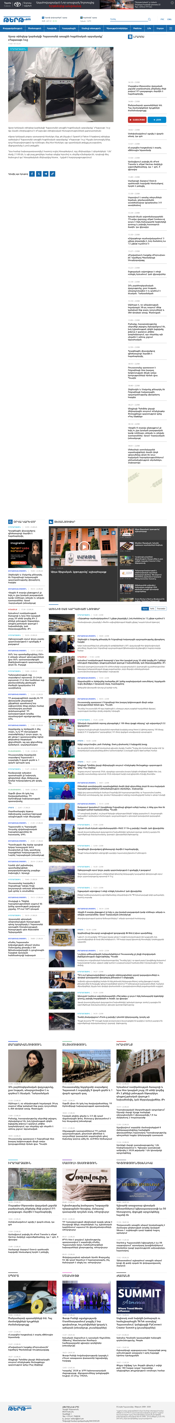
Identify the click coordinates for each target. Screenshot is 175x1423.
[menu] (171, 28)
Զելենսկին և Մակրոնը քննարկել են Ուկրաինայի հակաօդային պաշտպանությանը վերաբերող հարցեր (146, 393)
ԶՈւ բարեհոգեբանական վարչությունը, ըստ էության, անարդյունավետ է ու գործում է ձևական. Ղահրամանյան (144, 289)
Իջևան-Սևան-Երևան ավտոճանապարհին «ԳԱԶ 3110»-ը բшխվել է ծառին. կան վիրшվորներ (121, 828)
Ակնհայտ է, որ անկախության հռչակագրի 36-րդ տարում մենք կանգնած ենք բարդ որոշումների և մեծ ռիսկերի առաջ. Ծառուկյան (146, 308)
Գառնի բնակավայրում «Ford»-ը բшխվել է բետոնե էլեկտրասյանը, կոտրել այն (114, 1017)
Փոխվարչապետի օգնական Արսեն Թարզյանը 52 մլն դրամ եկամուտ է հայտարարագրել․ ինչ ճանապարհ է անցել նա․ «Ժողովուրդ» (86, 1260)
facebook (32, 174)
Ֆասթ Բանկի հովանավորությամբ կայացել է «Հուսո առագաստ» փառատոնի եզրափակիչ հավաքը (85, 1358)
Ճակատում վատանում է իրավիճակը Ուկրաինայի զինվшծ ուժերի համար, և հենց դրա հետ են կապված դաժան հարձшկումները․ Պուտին (121, 808)
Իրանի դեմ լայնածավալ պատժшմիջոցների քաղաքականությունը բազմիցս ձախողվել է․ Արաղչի (24, 869)
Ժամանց (123, 1275)
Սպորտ (11, 808)
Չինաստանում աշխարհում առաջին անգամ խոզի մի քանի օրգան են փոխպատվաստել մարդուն (139, 1263)
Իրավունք (12, 610)
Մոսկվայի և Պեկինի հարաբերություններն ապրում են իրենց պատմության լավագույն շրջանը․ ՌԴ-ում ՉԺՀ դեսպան (25, 905)
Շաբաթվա (161, 609)
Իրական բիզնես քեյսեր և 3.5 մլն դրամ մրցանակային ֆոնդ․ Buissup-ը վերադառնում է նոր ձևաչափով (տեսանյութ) (86, 1118)
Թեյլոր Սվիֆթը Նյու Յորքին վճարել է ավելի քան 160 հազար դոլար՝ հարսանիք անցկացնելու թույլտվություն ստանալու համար (140, 1368)
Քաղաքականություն (17, 571)
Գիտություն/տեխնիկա (134, 1163)
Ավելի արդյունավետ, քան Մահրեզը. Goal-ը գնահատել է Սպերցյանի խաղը (112, 744)
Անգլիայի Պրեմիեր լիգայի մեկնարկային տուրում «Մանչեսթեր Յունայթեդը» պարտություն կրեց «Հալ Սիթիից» (146, 412)
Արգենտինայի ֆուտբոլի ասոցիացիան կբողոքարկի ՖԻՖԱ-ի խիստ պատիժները (115, 933)
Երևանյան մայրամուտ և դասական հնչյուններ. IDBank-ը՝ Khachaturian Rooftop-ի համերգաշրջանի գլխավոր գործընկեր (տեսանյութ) (86, 1341)
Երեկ (152, 609)
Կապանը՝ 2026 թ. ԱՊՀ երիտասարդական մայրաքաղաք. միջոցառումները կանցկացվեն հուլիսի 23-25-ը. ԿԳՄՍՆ (85, 1373)
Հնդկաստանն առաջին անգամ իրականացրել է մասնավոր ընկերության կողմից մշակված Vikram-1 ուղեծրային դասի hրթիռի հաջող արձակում (140, 1229)
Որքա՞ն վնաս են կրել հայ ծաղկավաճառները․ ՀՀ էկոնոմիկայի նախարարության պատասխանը (24, 797)
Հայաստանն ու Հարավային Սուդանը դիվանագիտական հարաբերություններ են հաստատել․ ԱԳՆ (22, 830)
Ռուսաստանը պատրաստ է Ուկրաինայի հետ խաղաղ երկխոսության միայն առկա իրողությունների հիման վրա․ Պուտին (143, 372)
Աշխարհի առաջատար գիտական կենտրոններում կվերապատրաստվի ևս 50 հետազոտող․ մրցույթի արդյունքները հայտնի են (141, 1210)
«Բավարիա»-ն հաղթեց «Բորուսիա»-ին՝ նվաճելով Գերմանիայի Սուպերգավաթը (146, 257)
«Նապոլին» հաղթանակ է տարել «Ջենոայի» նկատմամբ (144, 148)
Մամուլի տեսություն (79, 1163)
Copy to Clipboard (52, 174)
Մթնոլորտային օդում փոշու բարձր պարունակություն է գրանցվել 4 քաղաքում (26, 641)
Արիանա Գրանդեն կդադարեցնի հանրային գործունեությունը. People (138, 1339)
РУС (162, 19)
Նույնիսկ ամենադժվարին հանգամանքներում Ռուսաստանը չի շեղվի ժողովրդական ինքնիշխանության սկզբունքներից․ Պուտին (117, 955)
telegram (45, 174)
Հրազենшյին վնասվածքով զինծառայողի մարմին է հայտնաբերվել (141, 353)
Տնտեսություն (14, 751)
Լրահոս (138, 36)
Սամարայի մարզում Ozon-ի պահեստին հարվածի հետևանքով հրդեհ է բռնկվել (145, 183)
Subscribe (139, 119)
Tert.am (17, 19)
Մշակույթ (70, 1275)
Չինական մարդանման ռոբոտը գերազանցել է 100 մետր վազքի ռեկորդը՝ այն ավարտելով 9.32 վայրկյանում (121, 724)
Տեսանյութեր (64, 521)
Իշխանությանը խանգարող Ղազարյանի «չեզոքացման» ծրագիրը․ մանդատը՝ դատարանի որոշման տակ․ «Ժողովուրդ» (85, 1208)
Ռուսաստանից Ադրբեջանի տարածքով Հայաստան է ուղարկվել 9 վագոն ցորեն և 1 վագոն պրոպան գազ (23, 759)
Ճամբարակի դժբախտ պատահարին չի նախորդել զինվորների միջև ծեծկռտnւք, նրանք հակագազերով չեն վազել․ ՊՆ (25, 777)
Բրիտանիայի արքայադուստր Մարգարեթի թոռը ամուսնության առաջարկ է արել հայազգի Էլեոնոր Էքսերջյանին (141, 1353)
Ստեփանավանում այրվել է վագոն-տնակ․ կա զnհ (146, 134)
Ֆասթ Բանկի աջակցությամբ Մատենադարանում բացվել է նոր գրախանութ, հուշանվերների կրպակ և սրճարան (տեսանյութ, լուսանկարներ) (84, 1323)
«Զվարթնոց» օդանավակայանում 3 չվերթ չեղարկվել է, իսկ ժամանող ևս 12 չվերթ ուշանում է (147, 241)
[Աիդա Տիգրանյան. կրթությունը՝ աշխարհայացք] (84, 547)
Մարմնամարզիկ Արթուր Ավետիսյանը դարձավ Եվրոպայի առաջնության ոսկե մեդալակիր (25, 814)
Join (158, 119)
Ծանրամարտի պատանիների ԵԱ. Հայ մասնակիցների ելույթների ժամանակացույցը (145, 108)
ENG (169, 19)
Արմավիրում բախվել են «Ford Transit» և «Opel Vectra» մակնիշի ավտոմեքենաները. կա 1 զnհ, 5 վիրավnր (145, 165)
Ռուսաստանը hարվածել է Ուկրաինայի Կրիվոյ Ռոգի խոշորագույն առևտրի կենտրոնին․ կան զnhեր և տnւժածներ (26, 887)
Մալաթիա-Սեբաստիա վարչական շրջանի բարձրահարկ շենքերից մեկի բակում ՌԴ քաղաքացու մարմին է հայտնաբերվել (147, 90)
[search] (149, 19)
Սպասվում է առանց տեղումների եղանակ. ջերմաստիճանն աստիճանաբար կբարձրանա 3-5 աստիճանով (145, 201)
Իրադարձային (18, 49)
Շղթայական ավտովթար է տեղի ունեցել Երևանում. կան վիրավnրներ (147, 272)
